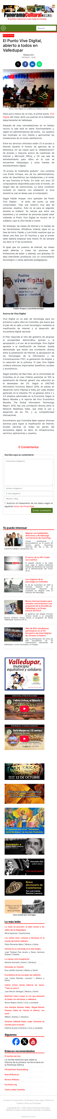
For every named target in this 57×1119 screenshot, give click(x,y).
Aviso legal (39, 1100)
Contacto (7, 1100)
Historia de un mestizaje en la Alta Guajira (23, 949)
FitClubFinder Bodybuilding (16, 1069)
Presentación (17, 1100)
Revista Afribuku (12, 1079)
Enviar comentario (42, 510)
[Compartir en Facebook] (25, 64)
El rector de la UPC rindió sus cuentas (37, 558)
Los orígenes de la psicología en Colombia (36, 580)
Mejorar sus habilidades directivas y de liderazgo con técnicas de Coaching (38, 535)
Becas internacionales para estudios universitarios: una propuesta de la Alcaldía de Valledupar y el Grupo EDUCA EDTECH (38, 606)
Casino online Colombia (15, 1089)
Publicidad (29, 1100)
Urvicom (32, 1116)
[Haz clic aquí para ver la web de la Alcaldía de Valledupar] (24, 673)
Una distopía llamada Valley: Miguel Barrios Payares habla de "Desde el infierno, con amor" (24, 1010)
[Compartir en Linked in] (32, 64)
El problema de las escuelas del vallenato (23, 975)
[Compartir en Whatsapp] (39, 64)
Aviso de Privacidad (24, 506)
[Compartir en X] (18, 64)
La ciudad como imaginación (17, 959)
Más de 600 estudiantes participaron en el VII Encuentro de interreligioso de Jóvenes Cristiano (38, 632)
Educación (8, 35)
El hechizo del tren (13, 1056)
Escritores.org (11, 1084)
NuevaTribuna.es (12, 1074)
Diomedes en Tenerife (14, 967)
